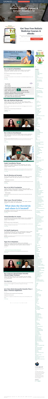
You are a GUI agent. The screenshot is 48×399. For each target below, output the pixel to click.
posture (36, 288)
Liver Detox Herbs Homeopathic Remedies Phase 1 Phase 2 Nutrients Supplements (18, 289)
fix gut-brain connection (13, 232)
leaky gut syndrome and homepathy (38, 230)
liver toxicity (20, 165)
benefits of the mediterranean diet (39, 89)
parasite (36, 285)
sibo (18, 190)
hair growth (36, 173)
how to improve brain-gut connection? (39, 207)
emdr (36, 128)
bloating (5, 176)
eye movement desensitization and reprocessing (39, 143)
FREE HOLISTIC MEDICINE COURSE (7, 396)
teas (24, 177)
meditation (36, 248)
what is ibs (36, 350)
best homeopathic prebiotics (39, 92)
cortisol (24, 276)
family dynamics (37, 148)
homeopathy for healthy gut (39, 190)
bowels (6, 176)
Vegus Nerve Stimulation (11, 241)
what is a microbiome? (38, 349)
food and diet (37, 151)
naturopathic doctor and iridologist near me (38, 276)
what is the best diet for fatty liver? (39, 353)
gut (35, 164)
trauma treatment (37, 333)
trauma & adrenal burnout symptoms (18, 202)
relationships (37, 293)
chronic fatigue (37, 110)
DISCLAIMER (26, 396)
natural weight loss (38, 274)
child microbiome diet (7, 231)
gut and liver (37, 165)
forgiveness (36, 154)
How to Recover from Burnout (12, 133)
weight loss (36, 344)
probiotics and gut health (15, 190)
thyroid (19, 103)
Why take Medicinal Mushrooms (13, 100)
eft (35, 127)
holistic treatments (37, 187)
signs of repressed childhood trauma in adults (39, 309)
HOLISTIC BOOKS (32, 1)
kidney (36, 226)
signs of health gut (20, 233)
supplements (37, 315)
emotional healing (11, 164)
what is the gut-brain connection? (38, 355)
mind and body (37, 253)
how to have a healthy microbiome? (38, 203)
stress (9, 202)
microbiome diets (26, 201)
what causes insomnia (27, 177)
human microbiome (23, 232)
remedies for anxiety (38, 294)
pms (35, 287)
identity (36, 214)
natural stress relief (25, 165)
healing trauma (37, 175)
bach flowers (37, 85)
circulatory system (15, 231)
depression (26, 276)
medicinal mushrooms (10, 103)
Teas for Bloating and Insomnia (13, 175)
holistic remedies (37, 185)
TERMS (21, 396)
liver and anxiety (37, 233)
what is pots (37, 351)
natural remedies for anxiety (39, 264)
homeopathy (37, 189)
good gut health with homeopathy (38, 161)
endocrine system (5, 102)
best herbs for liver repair (38, 91)
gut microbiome (13, 102)
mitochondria (37, 254)
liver (32, 189)
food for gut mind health (38, 152)
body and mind (37, 95)
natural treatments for (38, 273)
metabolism (22, 165)
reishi (15, 103)
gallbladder (36, 156)
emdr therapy (37, 129)
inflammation (11, 177)
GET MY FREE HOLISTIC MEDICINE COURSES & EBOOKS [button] (36, 39)
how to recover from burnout (39, 210)
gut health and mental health (39, 169)
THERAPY (19, 396)
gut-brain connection (38, 172)
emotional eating (37, 130)
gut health (26, 164)
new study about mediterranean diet (39, 281)
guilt (35, 163)
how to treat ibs (37, 211)
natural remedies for (11, 190)
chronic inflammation (38, 111)
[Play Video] (4, 66)
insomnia (13, 177)
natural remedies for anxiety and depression (40, 266)
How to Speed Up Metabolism (12, 68)
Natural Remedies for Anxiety (12, 216)
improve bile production (21, 189)
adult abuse (36, 76)
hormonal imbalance (19, 102)
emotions (36, 135)
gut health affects (37, 167)
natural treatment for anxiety (39, 272)
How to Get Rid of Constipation (13, 187)
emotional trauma (15, 164)
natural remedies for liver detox (39, 268)
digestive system (8, 164)
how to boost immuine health (39, 196)
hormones (36, 195)
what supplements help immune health (40, 359)
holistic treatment (37, 186)
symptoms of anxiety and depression (38, 318)
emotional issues (37, 133)
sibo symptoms (37, 306)
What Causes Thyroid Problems (13, 200)
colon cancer (18, 231)
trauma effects (37, 331)
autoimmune (37, 84)
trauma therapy (13, 166)
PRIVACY (23, 396)
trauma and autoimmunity (39, 329)
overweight (36, 283)
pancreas (36, 284)
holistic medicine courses (38, 184)
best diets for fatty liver (38, 90)
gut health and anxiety (9, 102)
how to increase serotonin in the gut (39, 209)
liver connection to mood (38, 235)
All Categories (37, 70)
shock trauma (37, 303)
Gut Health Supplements (11, 230)
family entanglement (38, 149)
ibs (35, 213)
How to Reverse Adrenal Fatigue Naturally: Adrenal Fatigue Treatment (16, 274)
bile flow (36, 93)
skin (35, 310)
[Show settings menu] (32, 66)
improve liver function (25, 189)
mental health (13, 103)
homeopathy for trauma (38, 191)
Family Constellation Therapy (12, 163)
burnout (36, 103)
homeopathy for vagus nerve (39, 192)
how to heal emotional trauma (15, 165)
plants (21, 177)
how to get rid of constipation (15, 189)
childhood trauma (11, 231)
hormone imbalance (38, 194)
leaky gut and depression (27, 102)
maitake (7, 103)
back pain (36, 86)
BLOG (16, 396)
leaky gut (15, 177)
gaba (36, 155)
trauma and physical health (39, 330)
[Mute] (30, 66)
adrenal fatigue (5, 276)
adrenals (15, 276)
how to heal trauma (38, 205)
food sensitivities (37, 153)
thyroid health (37, 323)
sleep (23, 177)
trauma (21, 103)
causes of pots (37, 106)
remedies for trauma (29, 165)
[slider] (18, 66)
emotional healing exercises (39, 132)
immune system (23, 102)
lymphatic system (37, 245)
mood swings (37, 255)
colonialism (36, 114)
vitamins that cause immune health (39, 342)
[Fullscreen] (33, 66)
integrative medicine (38, 225)
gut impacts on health (19, 232)
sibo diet (36, 305)
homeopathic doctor (38, 188)
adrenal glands (5, 164)
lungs (36, 244)
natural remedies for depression (39, 267)
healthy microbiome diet (6, 165)
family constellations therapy (23, 164)
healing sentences (37, 174)
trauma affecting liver (38, 328)
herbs (9, 165)
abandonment (37, 71)
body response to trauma (38, 96)
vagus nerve (37, 335)
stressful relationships (9, 166)
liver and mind (37, 234)
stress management (5, 166)
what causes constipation (21, 190)
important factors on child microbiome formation (39, 218)
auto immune (37, 83)
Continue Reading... (6, 111)
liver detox (5, 103)
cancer (36, 104)
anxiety (17, 276)
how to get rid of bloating (6, 177)
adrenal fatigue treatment (9, 276)
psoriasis (36, 291)
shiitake (17, 103)
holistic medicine (16, 102)
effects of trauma (37, 126)
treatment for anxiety (38, 334)
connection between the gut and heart (23, 231)
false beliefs (36, 146)
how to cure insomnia (30, 176)
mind (35, 252)
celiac (36, 107)
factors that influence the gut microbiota (7, 232)
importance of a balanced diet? (39, 216)
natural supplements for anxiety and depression (39, 271)
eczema (36, 125)
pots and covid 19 (37, 289)
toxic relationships (37, 324)
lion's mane (30, 102)
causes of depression (38, 105)
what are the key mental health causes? (39, 346)
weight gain (36, 343)
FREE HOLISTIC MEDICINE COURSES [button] (24, 1)
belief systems (37, 87)
